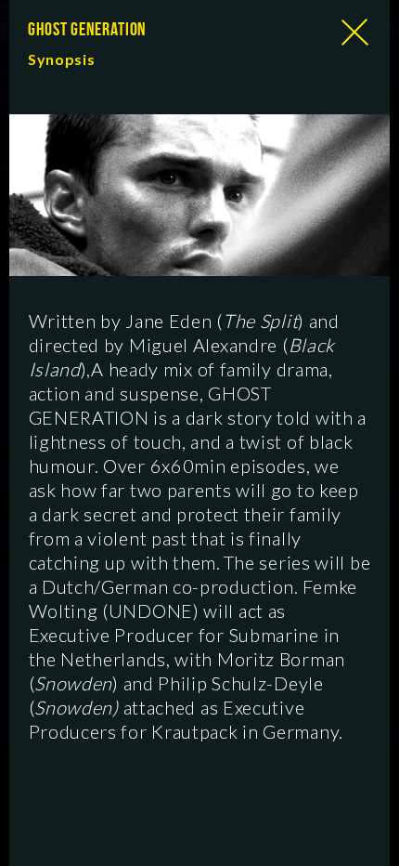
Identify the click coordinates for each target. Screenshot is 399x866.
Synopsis (62, 59)
